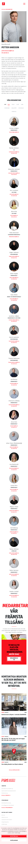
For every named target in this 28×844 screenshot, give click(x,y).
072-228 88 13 (14, 469)
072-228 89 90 (14, 448)
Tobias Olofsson (14, 549)
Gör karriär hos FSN (14, 658)
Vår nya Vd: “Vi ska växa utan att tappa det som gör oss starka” (13, 739)
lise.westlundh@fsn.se (14, 468)
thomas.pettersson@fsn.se (14, 362)
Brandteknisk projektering (7, 788)
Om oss (3, 815)
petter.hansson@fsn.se (8, 50)
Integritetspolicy (5, 822)
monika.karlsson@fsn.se (14, 151)
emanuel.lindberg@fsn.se (14, 404)
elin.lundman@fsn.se (14, 194)
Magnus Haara (14, 506)
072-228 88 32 (5, 53)
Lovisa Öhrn (14, 485)
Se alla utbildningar (7, 807)
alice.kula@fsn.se (14, 215)
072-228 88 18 (14, 385)
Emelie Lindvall (14, 591)
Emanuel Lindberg (14, 401)
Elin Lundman (14, 190)
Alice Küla (14, 211)
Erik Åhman (14, 379)
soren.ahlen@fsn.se (14, 298)
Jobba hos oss (5, 817)
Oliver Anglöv (14, 273)
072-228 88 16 (14, 406)
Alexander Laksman (14, 169)
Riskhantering (5, 793)
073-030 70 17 (14, 512)
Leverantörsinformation (7, 819)
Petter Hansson (14, 570)
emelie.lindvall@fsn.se (14, 595)
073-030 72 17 (14, 427)
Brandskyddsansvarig (6, 803)
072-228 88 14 (14, 533)
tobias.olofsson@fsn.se (14, 553)
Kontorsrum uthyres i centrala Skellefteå (14, 714)
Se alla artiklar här (14, 770)
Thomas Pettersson (14, 358)
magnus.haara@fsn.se (14, 510)
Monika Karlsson (14, 148)
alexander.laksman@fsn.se (14, 173)
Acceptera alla (14, 836)
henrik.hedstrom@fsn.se (14, 341)
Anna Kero (14, 422)
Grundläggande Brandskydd (8, 805)
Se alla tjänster (6, 795)
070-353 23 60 (14, 153)
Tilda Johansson (14, 232)
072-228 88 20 (14, 596)
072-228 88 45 (14, 363)
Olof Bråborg (14, 528)
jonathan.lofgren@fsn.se (14, 320)
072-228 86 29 (14, 279)
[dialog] (14, 835)
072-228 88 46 (14, 342)
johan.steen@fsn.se (14, 447)
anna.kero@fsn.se (14, 425)
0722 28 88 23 (14, 174)
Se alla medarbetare (7, 9)
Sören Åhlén (14, 295)
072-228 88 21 (14, 490)
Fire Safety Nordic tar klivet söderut (12, 764)
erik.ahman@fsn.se (14, 383)
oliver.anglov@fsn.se (14, 277)
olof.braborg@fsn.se (14, 531)
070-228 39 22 (14, 257)
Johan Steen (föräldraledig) (14, 443)
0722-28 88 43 (14, 216)
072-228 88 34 (14, 321)
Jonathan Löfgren (14, 316)
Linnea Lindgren (14, 128)
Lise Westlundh (14, 464)
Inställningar (4, 824)
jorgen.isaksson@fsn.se (14, 256)
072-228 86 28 (14, 195)
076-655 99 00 (14, 554)
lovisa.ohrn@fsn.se (14, 489)
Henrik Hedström (14, 337)
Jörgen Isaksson (14, 252)
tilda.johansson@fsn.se (14, 236)
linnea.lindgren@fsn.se (14, 132)
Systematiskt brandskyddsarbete (9, 790)
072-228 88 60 (14, 300)
